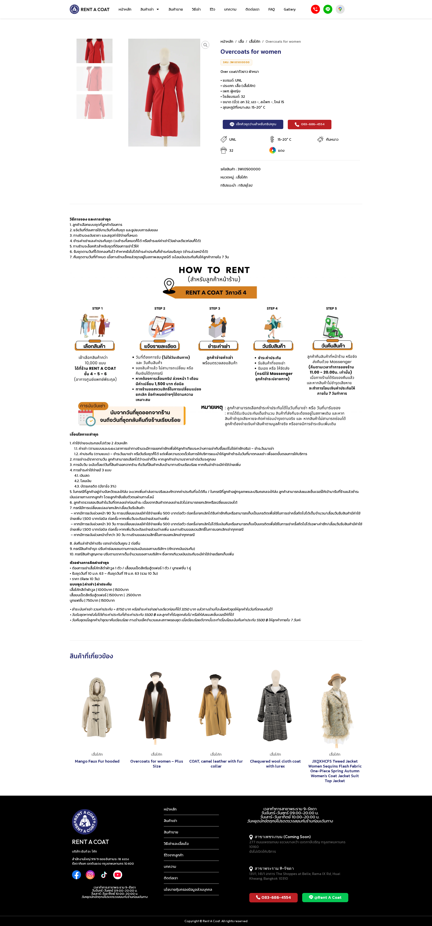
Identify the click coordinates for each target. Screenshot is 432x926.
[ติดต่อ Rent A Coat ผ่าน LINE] (327, 9)
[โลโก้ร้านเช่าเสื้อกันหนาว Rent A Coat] (90, 9)
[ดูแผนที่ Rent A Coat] (340, 9)
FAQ (271, 9)
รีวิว (212, 9)
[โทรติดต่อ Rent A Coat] (315, 9)
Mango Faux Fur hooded (97, 761)
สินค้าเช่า (147, 9)
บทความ (230, 9)
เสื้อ (241, 41)
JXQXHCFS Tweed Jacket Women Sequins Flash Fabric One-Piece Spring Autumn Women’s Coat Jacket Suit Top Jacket (335, 771)
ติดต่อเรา (252, 9)
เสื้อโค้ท (254, 41)
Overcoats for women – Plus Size (156, 763)
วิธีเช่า (196, 9)
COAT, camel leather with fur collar (216, 763)
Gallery (290, 9)
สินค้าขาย (176, 9)
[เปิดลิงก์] (205, 45)
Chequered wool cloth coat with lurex (275, 763)
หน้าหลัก (125, 9)
